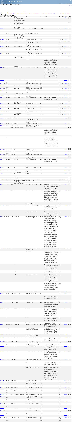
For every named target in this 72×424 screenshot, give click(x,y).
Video (8, 12)
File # (1, 16)
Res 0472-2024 (2, 359)
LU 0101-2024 (2, 403)
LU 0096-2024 (2, 48)
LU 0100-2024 (2, 401)
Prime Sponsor (7, 16)
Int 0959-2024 (2, 190)
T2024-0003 (1, 114)
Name (26, 16)
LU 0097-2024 (2, 53)
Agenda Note (15, 16)
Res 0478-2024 (2, 85)
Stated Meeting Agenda (53, 13)
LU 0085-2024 (2, 90)
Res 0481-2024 (2, 111)
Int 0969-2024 (2, 302)
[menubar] (7, 15)
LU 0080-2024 (2, 80)
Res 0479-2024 (2, 88)
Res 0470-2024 (2, 334)
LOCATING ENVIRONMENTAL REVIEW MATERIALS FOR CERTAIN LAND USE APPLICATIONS (38, 13)
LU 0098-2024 (2, 389)
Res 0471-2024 (2, 341)
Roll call (65, 17)
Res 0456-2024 (2, 106)
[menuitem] (2, 15)
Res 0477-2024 (2, 149)
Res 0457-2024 (2, 108)
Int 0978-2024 (2, 351)
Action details (65, 28)
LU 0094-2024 (2, 39)
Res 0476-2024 (2, 125)
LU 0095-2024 (2, 382)
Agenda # (12, 16)
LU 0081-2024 (2, 83)
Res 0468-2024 (2, 293)
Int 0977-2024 (2, 346)
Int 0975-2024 (2, 337)
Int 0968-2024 (2, 97)
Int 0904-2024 (2, 67)
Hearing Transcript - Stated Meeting (60, 13)
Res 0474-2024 (2, 46)
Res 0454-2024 (2, 103)
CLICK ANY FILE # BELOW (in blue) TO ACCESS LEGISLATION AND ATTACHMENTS (17, 13)
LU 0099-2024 (2, 394)
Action (59, 16)
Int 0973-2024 (2, 324)
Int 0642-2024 (2, 157)
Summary (45, 16)
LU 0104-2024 (2, 417)
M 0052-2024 (2, 28)
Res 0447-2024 (2, 179)
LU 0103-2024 (2, 415)
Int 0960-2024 (2, 205)
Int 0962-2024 (2, 216)
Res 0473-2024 (2, 41)
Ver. (4, 16)
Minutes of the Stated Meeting (67, 13)
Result (63, 16)
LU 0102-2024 (2, 408)
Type (40, 16)
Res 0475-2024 (2, 123)
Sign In (71, 0)
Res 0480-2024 (2, 154)
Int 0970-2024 (2, 308)
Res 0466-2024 (2, 248)
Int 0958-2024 (2, 184)
